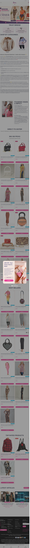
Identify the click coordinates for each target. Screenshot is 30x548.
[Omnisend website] (14, 285)
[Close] (25, 262)
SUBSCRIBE (8, 280)
